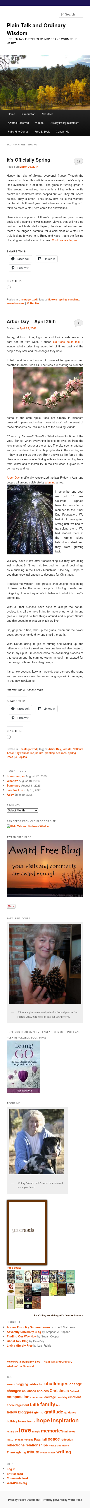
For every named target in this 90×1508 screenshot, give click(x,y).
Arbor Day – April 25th (31, 321)
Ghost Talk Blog (17, 1341)
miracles (69, 1431)
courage (50, 1397)
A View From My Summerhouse (28, 1327)
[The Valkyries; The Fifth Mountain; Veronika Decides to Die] (36, 1308)
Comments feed (17, 1478)
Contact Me (62, 131)
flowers (52, 299)
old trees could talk (66, 342)
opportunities (25, 1439)
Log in (11, 1469)
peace (54, 1439)
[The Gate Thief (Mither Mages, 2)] (36, 1282)
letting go (12, 1431)
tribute (33, 1452)
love (25, 1429)
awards (11, 1384)
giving (38, 1412)
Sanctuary (13, 785)
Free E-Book (42, 131)
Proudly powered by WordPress (62, 1500)
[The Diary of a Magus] (62, 1282)
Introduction (28, 114)
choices (43, 1390)
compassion (18, 1396)
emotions (74, 1397)
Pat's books (14, 1268)
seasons (61, 753)
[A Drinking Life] (28, 1295)
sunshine (73, 299)
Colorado (75, 1391)
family (47, 1404)
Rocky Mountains (59, 1445)
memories (52, 1430)
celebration (36, 1384)
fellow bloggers (20, 1412)
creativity (62, 1397)
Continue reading (64, 240)
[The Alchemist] (19, 1295)
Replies (33, 303)
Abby (10, 794)
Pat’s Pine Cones (18, 131)
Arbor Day (13, 477)
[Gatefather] (11, 1282)
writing (63, 1451)
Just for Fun (15, 790)
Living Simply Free (20, 1345)
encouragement (18, 1405)
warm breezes (15, 303)
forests (66, 749)
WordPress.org (17, 1483)
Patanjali (40, 1439)
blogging (22, 1384)
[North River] (36, 1295)
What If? (12, 781)
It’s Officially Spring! (29, 159)
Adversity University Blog (24, 1332)
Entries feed (15, 1474)
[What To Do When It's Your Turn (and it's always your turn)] (70, 1293)
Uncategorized (28, 299)
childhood (29, 1391)
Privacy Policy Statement (64, 122)
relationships (37, 1445)
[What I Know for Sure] (11, 1308)
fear (58, 1405)
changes (14, 1390)
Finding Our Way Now (21, 1336)
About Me (47, 114)
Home (11, 114)
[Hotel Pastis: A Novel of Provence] (45, 1282)
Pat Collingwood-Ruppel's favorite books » (58, 1315)
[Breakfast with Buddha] (28, 1308)
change (75, 1383)
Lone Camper (16, 776)
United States (47, 1452)
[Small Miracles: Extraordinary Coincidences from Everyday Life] (19, 1307)
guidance (70, 1412)
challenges (56, 1383)
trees (10, 757)
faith (34, 1404)
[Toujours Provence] (19, 1282)
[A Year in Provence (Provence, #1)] (28, 1282)
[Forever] (45, 1295)
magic (36, 1431)
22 (78, 161)
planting (50, 482)
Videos (39, 122)
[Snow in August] (62, 1295)
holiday (12, 1421)
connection (36, 1397)
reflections (16, 1445)
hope (43, 1420)
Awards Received (18, 122)
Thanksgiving (16, 1452)
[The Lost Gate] (53, 1283)
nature (39, 753)
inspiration (65, 1420)
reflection (67, 1439)
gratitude (53, 1411)
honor (31, 1421)
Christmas (59, 1390)
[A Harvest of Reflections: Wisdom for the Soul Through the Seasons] (11, 1295)
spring (63, 299)
